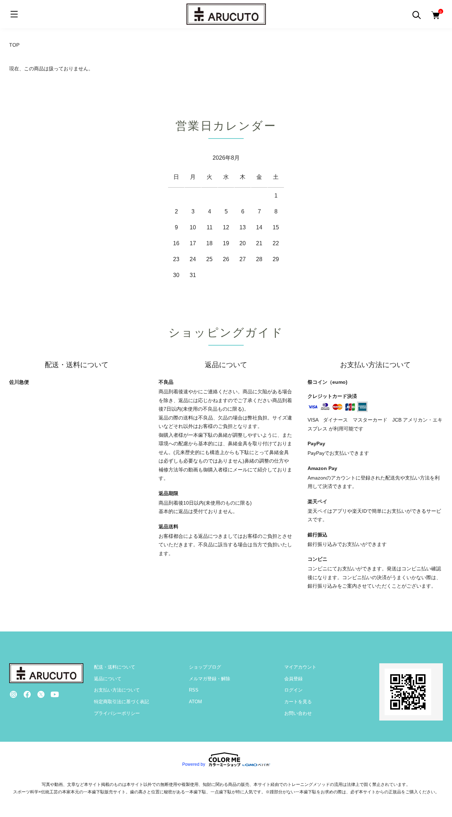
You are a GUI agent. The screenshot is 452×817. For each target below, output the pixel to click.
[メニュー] (14, 14)
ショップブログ (205, 667)
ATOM (195, 701)
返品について (107, 678)
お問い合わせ (298, 713)
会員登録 (293, 678)
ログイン (293, 690)
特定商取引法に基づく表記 (121, 701)
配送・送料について (114, 667)
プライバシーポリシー (117, 713)
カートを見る (298, 701)
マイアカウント (300, 667)
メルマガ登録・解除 (209, 678)
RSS (193, 690)
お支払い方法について (117, 690)
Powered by (193, 764)
